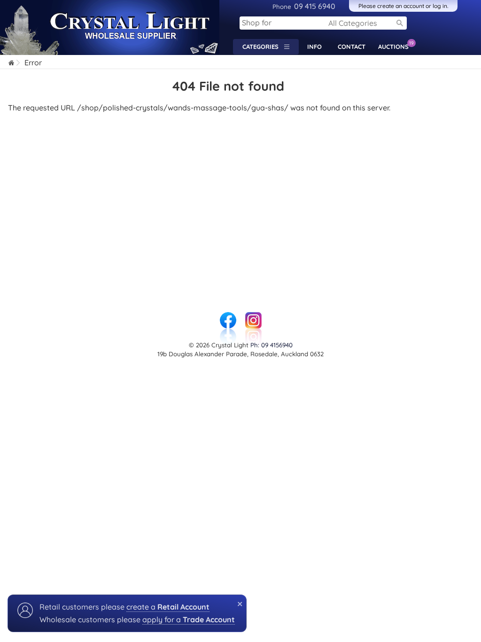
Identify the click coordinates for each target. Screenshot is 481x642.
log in (440, 5)
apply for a (188, 619)
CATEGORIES (263, 46)
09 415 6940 (303, 6)
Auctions (395, 45)
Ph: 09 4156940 (271, 345)
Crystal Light (22, 4)
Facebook (227, 317)
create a (167, 606)
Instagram (253, 317)
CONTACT (351, 46)
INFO (314, 46)
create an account (400, 5)
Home (11, 64)
